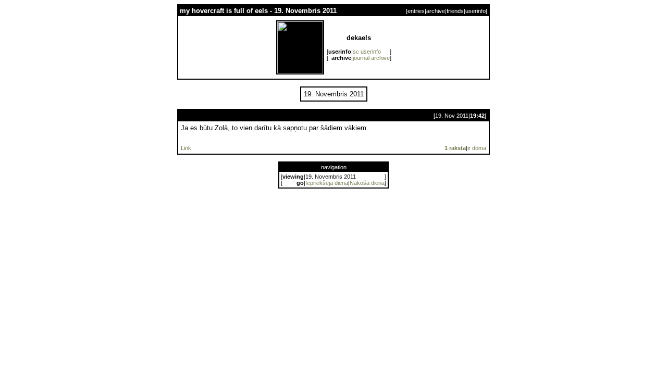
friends (455, 11)
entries (416, 11)
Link (186, 148)
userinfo (475, 11)
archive (435, 11)
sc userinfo (367, 51)
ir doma (476, 148)
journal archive (371, 58)
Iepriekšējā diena (326, 183)
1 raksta (455, 148)
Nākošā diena (367, 183)
